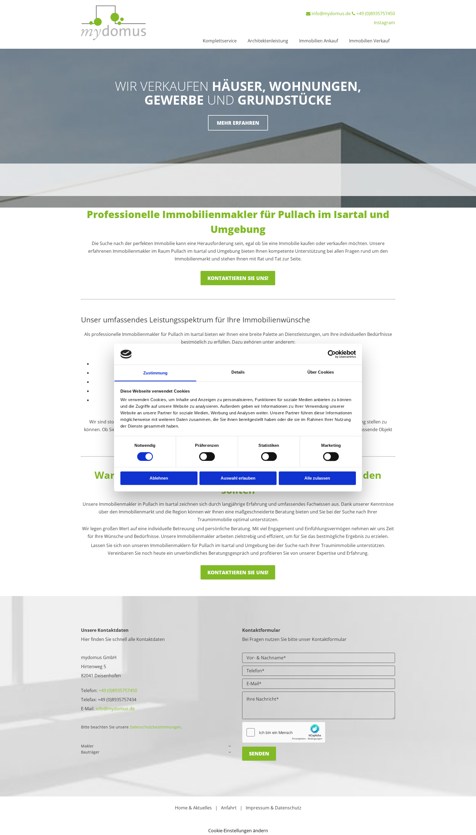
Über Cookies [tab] (320, 372)
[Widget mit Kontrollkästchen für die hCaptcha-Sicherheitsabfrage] (283, 732)
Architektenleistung (268, 41)
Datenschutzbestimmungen (155, 727)
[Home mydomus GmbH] (117, 23)
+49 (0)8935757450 (375, 13)
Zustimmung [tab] (155, 373)
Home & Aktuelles (193, 808)
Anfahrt (229, 808)
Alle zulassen (317, 478)
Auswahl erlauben (238, 478)
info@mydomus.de (331, 13)
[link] (229, 746)
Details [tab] (238, 372)
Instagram (384, 23)
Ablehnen (159, 478)
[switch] (207, 456)
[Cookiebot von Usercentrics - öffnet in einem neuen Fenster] (332, 354)
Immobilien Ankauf (318, 41)
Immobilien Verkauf (369, 41)
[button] (238, 122)
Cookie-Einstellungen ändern (238, 831)
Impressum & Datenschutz (273, 808)
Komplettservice (220, 41)
